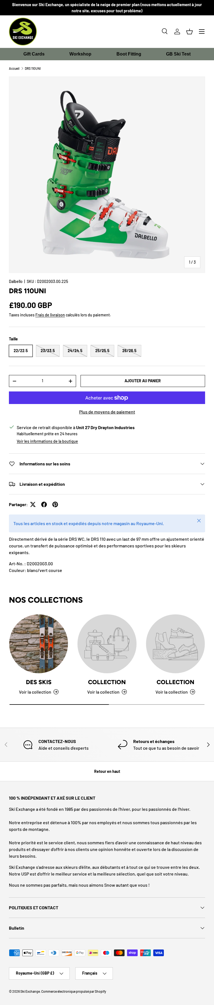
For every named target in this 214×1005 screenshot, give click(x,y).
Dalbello (16, 281)
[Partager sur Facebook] (44, 504)
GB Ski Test (178, 54)
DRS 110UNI (33, 68)
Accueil (14, 68)
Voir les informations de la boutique (47, 441)
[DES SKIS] (38, 643)
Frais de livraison (50, 314)
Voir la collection (103, 691)
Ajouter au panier (143, 380)
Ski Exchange (30, 991)
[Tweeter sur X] (32, 504)
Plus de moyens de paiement (107, 411)
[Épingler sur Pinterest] (55, 504)
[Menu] (202, 31)
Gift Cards (34, 54)
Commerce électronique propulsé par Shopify (73, 991)
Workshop (80, 54)
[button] (189, 31)
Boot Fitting (128, 54)
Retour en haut (107, 771)
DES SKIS (39, 682)
